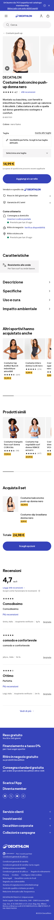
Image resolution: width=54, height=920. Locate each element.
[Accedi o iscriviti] (41, 16)
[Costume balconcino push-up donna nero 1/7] (21, 54)
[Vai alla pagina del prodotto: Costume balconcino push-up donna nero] (10, 504)
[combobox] (27, 153)
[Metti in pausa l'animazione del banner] (44, 5)
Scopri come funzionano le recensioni (20, 591)
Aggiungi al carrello (27, 178)
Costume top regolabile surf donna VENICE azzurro (32, 446)
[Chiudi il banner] (49, 5)
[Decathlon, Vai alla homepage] (23, 16)
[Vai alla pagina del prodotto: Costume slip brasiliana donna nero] (10, 520)
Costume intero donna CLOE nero (34, 364)
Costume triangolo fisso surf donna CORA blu (13, 444)
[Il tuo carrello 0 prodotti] (48, 16)
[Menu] (6, 16)
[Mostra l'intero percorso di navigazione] (4, 33)
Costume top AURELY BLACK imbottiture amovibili (11, 367)
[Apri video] (7, 68)
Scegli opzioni (27, 546)
